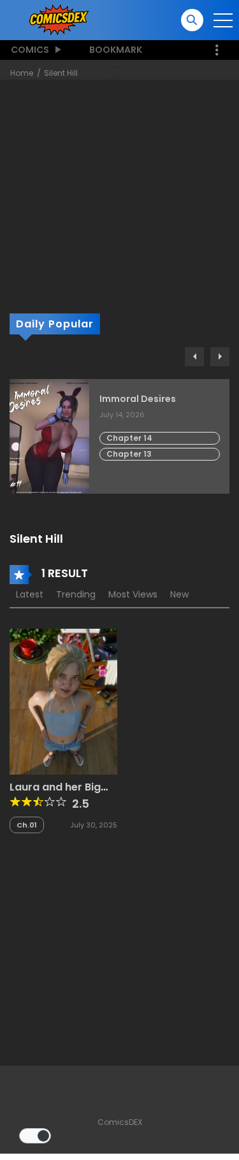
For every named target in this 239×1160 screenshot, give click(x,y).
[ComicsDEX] (60, 19)
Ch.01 (27, 825)
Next (219, 356)
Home (21, 73)
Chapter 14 (129, 438)
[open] (223, 20)
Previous (194, 356)
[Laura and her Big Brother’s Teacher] (63, 700)
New (179, 594)
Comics (30, 49)
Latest (29, 594)
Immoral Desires (137, 399)
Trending (76, 594)
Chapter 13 (129, 453)
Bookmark (115, 49)
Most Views (132, 594)
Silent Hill (61, 73)
